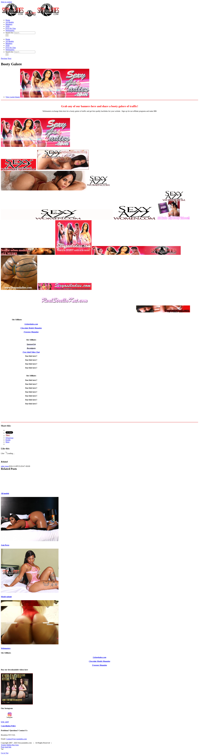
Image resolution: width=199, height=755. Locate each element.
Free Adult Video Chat (31, 352)
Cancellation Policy (8, 726)
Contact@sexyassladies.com (16, 739)
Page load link (6, 747)
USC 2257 (5, 722)
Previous (4, 58)
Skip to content (6, 2)
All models (5, 493)
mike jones (5, 466)
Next (9, 58)
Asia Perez (5, 545)
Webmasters (5, 648)
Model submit (6, 597)
